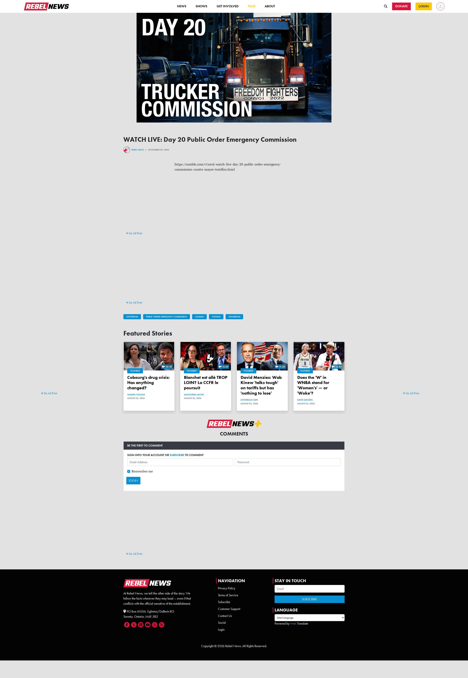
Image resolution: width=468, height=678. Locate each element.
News (181, 6)
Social (222, 622)
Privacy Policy (226, 588)
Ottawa (216, 316)
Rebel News (137, 149)
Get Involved (228, 6)
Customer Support (229, 609)
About (270, 6)
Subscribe (224, 602)
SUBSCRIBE (177, 455)
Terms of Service (228, 595)
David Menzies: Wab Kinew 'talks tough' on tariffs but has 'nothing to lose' (261, 385)
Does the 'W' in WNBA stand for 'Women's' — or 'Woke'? (313, 385)
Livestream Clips (249, 399)
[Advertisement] (55, 334)
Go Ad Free (50, 393)
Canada (199, 316)
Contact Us (225, 616)
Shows (201, 6)
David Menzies (305, 399)
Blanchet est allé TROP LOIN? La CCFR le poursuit (205, 382)
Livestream (132, 316)
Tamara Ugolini (136, 394)
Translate (302, 623)
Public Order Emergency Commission (166, 316)
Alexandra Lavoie (194, 394)
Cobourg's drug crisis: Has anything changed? (148, 382)
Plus (251, 6)
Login (221, 629)
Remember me (142, 471)
